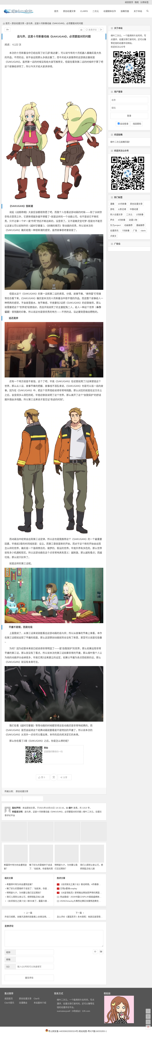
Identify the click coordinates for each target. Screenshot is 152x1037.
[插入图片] (101, 952)
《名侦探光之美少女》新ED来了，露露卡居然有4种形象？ (34, 901)
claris (143, 230)
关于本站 (138, 11)
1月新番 (139, 214)
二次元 (95, 11)
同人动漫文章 (116, 214)
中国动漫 (134, 209)
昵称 (8, 952)
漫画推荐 (140, 225)
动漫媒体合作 (109, 11)
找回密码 (136, 124)
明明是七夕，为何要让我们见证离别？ (24, 892)
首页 (56, 11)
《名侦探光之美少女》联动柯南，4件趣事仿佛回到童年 (85, 884)
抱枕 (137, 2)
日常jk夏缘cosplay (68, 888)
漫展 (112, 204)
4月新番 (121, 220)
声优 (112, 220)
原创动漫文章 (69, 11)
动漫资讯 (114, 230)
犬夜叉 (113, 236)
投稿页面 (125, 11)
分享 (65, 777)
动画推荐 (12, 798)
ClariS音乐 (9, 1002)
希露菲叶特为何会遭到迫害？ (20, 884)
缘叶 (71, 808)
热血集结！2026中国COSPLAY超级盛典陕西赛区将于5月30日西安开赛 (93, 897)
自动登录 (124, 124)
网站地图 (83, 1031)
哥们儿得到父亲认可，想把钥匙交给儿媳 (25, 897)
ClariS (84, 11)
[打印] (81, 30)
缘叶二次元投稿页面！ (120, 142)
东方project (115, 225)
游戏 (112, 209)
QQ (8, 966)
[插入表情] (95, 952)
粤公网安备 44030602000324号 (63, 1031)
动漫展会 (23, 1002)
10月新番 (122, 204)
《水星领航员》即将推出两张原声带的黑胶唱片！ (83, 892)
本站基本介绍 (40, 1002)
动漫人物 (133, 220)
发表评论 (92, 30)
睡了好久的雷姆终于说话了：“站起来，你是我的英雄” (41, 868)
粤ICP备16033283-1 (97, 1031)
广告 (135, 230)
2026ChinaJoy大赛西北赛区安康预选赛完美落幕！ (83, 901)
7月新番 (125, 230)
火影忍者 (122, 209)
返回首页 (129, 2)
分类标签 (144, 2)
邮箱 (8, 959)
